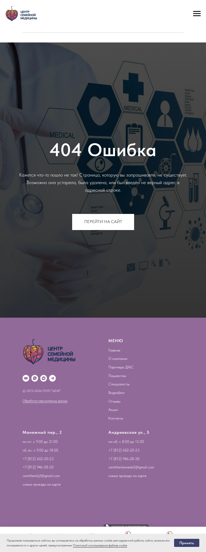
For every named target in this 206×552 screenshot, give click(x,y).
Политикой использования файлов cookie (100, 545)
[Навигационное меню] (197, 13)
